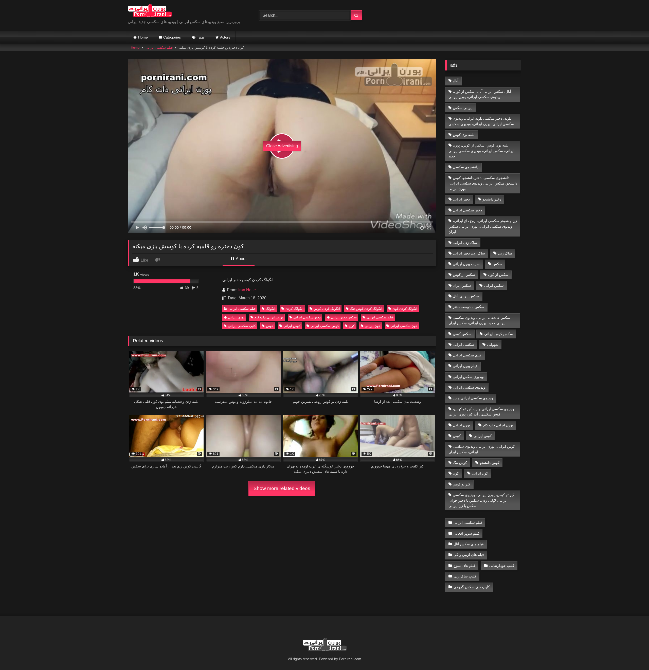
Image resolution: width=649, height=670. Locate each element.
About (240, 259)
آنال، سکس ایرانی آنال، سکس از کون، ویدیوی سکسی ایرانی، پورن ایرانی (479, 94)
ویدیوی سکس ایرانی (468, 377)
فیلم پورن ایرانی (465, 366)
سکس (497, 264)
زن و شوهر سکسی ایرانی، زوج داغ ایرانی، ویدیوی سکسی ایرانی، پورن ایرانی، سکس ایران (482, 226)
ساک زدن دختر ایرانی (469, 253)
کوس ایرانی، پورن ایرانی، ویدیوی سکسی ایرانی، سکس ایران (481, 449)
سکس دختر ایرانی (344, 317)
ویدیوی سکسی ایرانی (469, 387)
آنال (455, 81)
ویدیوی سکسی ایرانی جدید (473, 398)
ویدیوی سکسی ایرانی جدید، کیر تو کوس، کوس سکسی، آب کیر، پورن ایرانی (481, 412)
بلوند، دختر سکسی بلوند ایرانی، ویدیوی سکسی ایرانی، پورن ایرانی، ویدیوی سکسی (481, 121)
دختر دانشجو (492, 199)
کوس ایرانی (291, 326)
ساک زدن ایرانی (465, 243)
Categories (172, 37)
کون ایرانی (372, 326)
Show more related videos (282, 488)
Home (143, 37)
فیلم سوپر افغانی (466, 533)
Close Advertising (282, 146)
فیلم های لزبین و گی (469, 555)
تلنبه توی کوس (464, 135)
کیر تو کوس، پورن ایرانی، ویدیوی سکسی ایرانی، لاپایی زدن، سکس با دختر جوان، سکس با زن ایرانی (481, 500)
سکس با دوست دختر (468, 307)
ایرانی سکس (463, 108)
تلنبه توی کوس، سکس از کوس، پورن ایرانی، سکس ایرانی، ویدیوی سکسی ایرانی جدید (481, 150)
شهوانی (492, 344)
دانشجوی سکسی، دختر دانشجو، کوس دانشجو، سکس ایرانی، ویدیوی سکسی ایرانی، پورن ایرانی (482, 183)
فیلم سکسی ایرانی (159, 47)
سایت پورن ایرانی (466, 264)
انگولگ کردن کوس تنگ (366, 309)
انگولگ (270, 309)
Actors (225, 37)
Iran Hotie (247, 290)
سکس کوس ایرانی (498, 334)
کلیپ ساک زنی (465, 576)
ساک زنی (505, 253)
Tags (201, 37)
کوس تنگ (460, 463)
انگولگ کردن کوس (327, 309)
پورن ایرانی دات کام (269, 317)
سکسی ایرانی (463, 344)
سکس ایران (462, 285)
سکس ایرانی (494, 285)
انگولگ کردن (294, 309)
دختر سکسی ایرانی (307, 317)
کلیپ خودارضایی (501, 566)
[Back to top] (633, 655)
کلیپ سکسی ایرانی (242, 326)
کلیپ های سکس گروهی (472, 587)
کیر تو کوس (461, 484)
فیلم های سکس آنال (469, 544)
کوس (269, 326)
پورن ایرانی (236, 317)
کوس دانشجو (489, 463)
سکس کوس (462, 334)
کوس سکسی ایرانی (325, 326)
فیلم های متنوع (464, 566)
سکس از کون (498, 275)
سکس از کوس (464, 275)
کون (352, 326)
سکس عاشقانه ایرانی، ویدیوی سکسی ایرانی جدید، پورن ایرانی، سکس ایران (479, 320)
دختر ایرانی (461, 199)
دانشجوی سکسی (465, 167)
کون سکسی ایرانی (403, 326)
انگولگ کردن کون (404, 309)
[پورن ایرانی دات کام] (150, 11)
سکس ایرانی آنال (466, 296)
